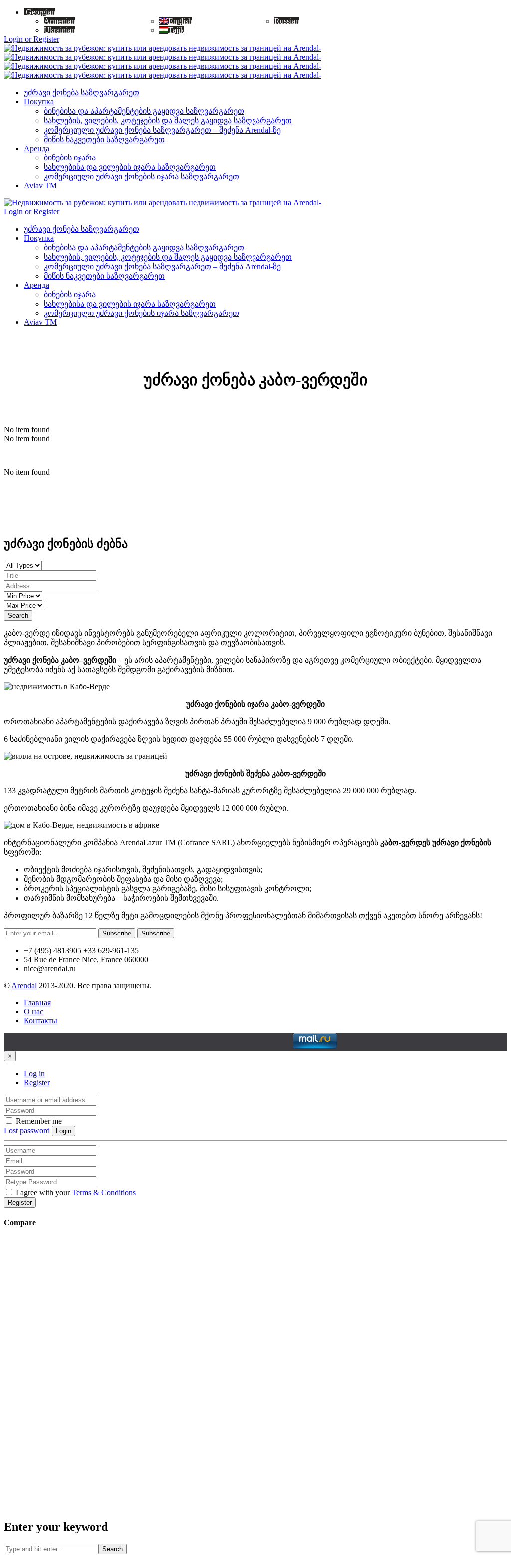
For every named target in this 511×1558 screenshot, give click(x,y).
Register (37, 1082)
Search (18, 615)
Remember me (38, 1121)
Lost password (27, 1130)
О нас (33, 1011)
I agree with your (75, 1192)
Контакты (40, 1020)
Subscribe (116, 933)
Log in (34, 1073)
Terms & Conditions (104, 1192)
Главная (37, 1002)
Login (63, 1131)
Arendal (24, 985)
